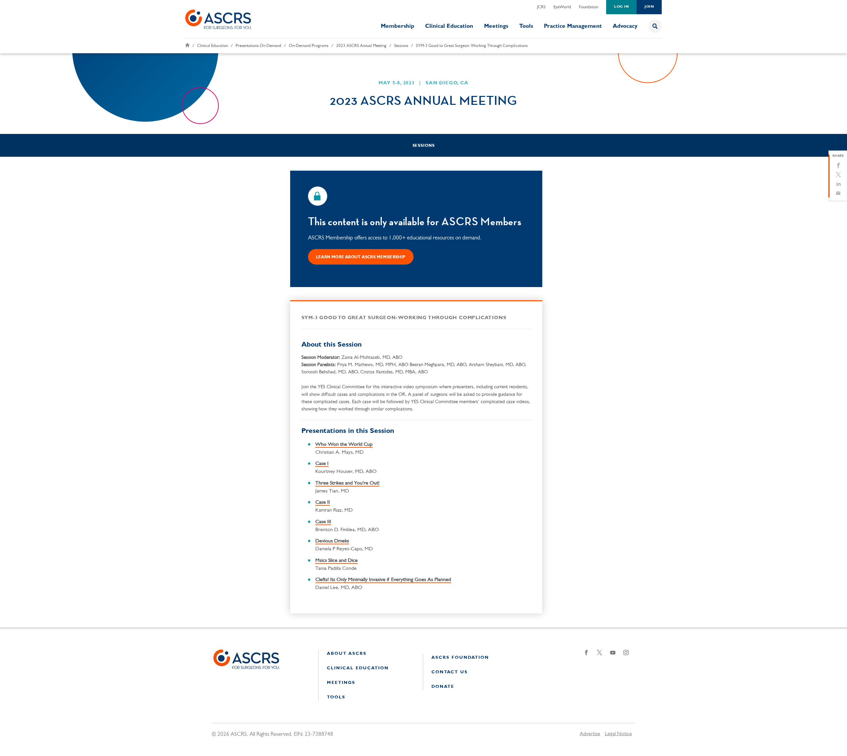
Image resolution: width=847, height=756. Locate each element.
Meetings (496, 26)
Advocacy (625, 26)
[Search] (655, 26)
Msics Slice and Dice (336, 560)
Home (187, 45)
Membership (397, 26)
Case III (323, 522)
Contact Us (449, 672)
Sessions (401, 46)
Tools (526, 26)
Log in (621, 7)
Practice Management (573, 26)
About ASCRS (347, 653)
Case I (322, 463)
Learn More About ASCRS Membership (361, 257)
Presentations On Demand (258, 46)
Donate (442, 687)
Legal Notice (618, 733)
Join (649, 7)
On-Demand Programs (309, 46)
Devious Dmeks (332, 541)
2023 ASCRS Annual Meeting (361, 46)
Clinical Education (449, 26)
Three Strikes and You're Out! (347, 483)
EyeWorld (562, 7)
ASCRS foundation (460, 657)
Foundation (588, 7)
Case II (322, 502)
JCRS (541, 7)
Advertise (590, 733)
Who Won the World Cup (344, 444)
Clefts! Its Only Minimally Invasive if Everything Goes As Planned (383, 579)
